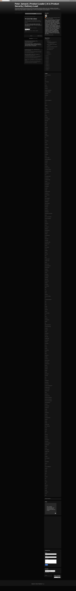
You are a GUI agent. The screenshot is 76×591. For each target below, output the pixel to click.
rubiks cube (47, 424)
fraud (46, 248)
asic (45, 103)
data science (47, 199)
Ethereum (46, 238)
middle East (47, 338)
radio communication (48, 400)
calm (46, 142)
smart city (46, 441)
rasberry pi (47, 407)
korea (46, 311)
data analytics (47, 198)
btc (45, 137)
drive (46, 220)
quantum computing (48, 397)
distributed (46, 211)
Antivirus (46, 95)
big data (46, 127)
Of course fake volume (31, 18)
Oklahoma (46, 355)
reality (46, 409)
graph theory (47, 267)
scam (46, 429)
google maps (47, 260)
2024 (47, 57)
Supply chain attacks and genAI (52, 46)
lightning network (48, 324)
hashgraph (47, 275)
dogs (46, 215)
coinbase (34, 30)
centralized (47, 147)
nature (46, 348)
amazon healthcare (48, 90)
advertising (47, 81)
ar (45, 98)
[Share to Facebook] (28, 29)
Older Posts (39, 35)
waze (46, 488)
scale (46, 427)
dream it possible (48, 218)
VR (45, 483)
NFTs (46, 351)
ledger (46, 321)
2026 (47, 39)
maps (46, 331)
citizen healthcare (48, 159)
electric (46, 233)
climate (46, 162)
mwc (46, 345)
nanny (46, 346)
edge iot (46, 228)
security (46, 434)
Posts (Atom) (35, 38)
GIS (45, 255)
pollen (46, 372)
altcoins (46, 86)
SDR (46, 431)
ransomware (47, 405)
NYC (46, 353)
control (46, 181)
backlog (46, 117)
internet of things (48, 296)
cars (45, 145)
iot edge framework (48, 299)
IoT (45, 297)
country (46, 188)
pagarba (37, 30)
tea (45, 459)
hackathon (46, 270)
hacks (46, 272)
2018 (47, 65)
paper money (47, 360)
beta (46, 125)
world (46, 493)
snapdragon (47, 444)
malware (46, 329)
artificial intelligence (48, 100)
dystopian (46, 223)
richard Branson (47, 417)
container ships (47, 179)
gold (45, 257)
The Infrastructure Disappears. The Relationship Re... (52, 42)
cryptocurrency (47, 191)
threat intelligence (48, 466)
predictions (47, 380)
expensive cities (47, 242)
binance (28, 30)
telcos (46, 463)
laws (46, 316)
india (46, 291)
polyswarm (47, 373)
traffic (46, 471)
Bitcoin (31, 30)
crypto (46, 189)
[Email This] (25, 29)
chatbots (46, 154)
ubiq (45, 473)
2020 (47, 62)
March (48, 52)
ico (45, 289)
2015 (47, 69)
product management (48, 385)
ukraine (46, 476)
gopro (46, 262)
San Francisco (47, 426)
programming (47, 387)
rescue (46, 414)
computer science (48, 169)
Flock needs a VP (50, 49)
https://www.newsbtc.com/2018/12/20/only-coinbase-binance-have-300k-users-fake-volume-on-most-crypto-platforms (33, 21)
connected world (47, 176)
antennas (46, 93)
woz (45, 495)
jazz (45, 302)
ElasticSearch (47, 230)
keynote (46, 309)
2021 (47, 61)
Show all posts (39, 13)
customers (46, 193)
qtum (46, 392)
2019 (47, 64)
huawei (46, 282)
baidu (46, 122)
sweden (46, 453)
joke (45, 304)
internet (46, 294)
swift (46, 454)
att (45, 107)
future (46, 252)
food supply (47, 247)
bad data (46, 120)
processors (47, 383)
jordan (46, 306)
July (48, 51)
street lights (47, 449)
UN (45, 478)
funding (46, 250)
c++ (45, 139)
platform (46, 368)
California (46, 140)
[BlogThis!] (26, 29)
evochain (46, 240)
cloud (46, 164)
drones (46, 221)
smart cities (47, 439)
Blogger (43, 583)
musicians (46, 343)
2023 (47, 58)
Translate (52, 572)
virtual (46, 481)
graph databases (48, 265)
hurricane (46, 284)
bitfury (46, 132)
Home (31, 35)
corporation (47, 184)
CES (46, 149)
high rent (46, 279)
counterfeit (47, 186)
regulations (47, 412)
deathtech (46, 201)
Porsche (46, 375)
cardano (46, 144)
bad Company (47, 118)
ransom (46, 404)
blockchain (47, 135)
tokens (46, 468)
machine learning (48, 326)
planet (46, 365)
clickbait (46, 161)
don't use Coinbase (48, 216)
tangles (46, 456)
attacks (46, 108)
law (45, 314)
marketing (46, 333)
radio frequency (47, 402)
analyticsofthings (48, 91)
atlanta (46, 105)
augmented (47, 110)
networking (47, 350)
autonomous (47, 112)
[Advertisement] (52, 532)
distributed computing (48, 213)
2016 (47, 68)
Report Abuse (48, 498)
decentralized (47, 203)
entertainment (47, 235)
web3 (46, 490)
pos (45, 377)
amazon (46, 88)
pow (45, 378)
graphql (46, 269)
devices (46, 208)
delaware (46, 206)
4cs (45, 78)
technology (47, 461)
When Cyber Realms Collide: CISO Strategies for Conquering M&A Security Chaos (32, 55)
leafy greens (47, 319)
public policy (47, 390)
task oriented (47, 458)
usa (45, 480)
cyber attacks (47, 194)
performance (47, 363)
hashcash (46, 274)
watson (46, 486)
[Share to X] (27, 29)
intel (45, 292)
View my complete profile (49, 34)
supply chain (47, 451)
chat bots (46, 152)
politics (46, 370)
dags (46, 196)
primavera (46, 382)
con (45, 174)
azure (46, 115)
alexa (46, 85)
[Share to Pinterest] (29, 29)
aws (45, 113)
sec (45, 432)
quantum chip (47, 395)
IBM (45, 287)
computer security (48, 171)
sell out (46, 436)
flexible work (47, 243)
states (46, 446)
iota (45, 301)
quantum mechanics (48, 399)
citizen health (47, 157)
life (45, 323)
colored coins (47, 167)
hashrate (46, 277)
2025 (47, 55)
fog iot (46, 245)
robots (46, 422)
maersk (46, 328)
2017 (46, 76)
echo (46, 225)
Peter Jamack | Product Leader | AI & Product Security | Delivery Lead (37, 5)
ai (45, 83)
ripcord (46, 419)
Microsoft (46, 336)
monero (46, 341)
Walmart (46, 485)
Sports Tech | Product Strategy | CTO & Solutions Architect (53, 18)
